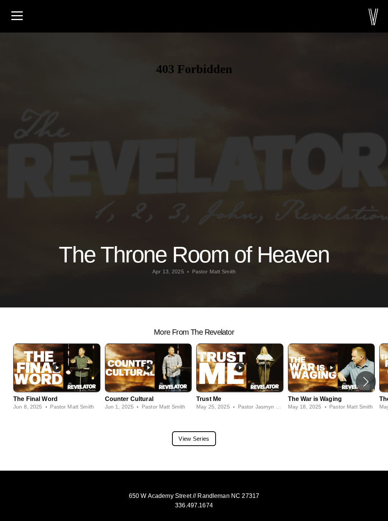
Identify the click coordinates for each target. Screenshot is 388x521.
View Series (193, 438)
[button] (366, 381)
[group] (56, 377)
